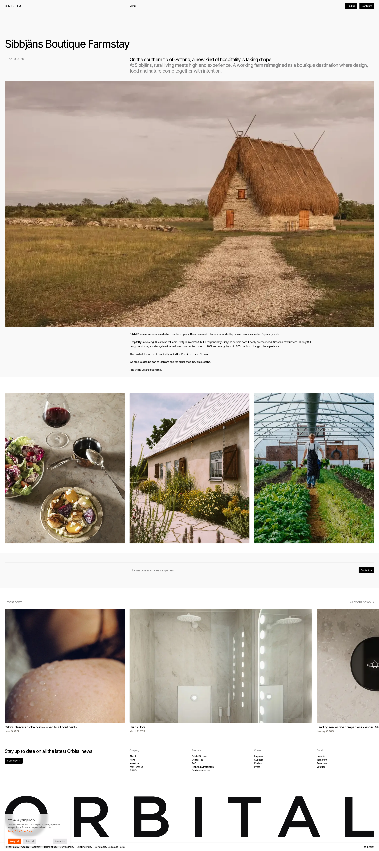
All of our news (362, 602)
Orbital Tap (197, 759)
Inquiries (258, 756)
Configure (367, 5)
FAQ (194, 763)
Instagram (322, 759)
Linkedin (321, 756)
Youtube (321, 766)
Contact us (366, 570)
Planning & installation (203, 766)
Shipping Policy (84, 846)
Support (258, 759)
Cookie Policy (26, 831)
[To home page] (14, 6)
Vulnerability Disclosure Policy (109, 846)
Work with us (136, 766)
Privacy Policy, (14, 831)
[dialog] (37, 830)
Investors (134, 763)
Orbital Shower (199, 756)
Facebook (322, 763)
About (133, 756)
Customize (60, 841)
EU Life (133, 770)
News (132, 759)
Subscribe (13, 760)
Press (257, 766)
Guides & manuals (201, 770)
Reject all (30, 841)
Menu (133, 5)
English (370, 846)
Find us (351, 5)
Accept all (14, 841)
